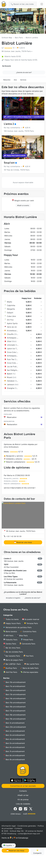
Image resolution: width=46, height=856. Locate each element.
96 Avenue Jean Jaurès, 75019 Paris (20, 531)
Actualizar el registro (13, 598)
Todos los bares (12, 619)
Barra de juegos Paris (14, 660)
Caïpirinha (11, 305)
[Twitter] (31, 809)
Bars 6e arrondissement (15, 747)
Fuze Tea (10, 359)
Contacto (23, 791)
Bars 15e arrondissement (15, 702)
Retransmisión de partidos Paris (18, 627)
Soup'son (9, 162)
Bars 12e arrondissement (15, 690)
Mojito (9, 302)
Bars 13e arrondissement (15, 694)
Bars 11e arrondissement (15, 686)
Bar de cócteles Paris (14, 652)
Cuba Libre (11, 316)
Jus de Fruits (12, 366)
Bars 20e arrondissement (15, 727)
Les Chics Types (11, 576)
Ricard (9, 377)
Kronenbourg (12, 330)
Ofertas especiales (30, 672)
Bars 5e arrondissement (15, 743)
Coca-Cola (11, 352)
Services (23, 80)
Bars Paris (19, 37)
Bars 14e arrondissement (15, 698)
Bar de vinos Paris (12, 648)
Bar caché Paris (32, 664)
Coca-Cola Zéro (13, 363)
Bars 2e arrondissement (15, 731)
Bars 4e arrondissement (15, 739)
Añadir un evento (23, 205)
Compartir (37, 853)
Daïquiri (10, 313)
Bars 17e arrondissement (15, 711)
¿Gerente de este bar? (24, 72)
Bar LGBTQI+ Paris (13, 664)
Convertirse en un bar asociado (23, 786)
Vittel (9, 341)
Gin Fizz (10, 320)
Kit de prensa (23, 799)
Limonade (11, 345)
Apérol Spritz (12, 323)
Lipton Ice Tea (12, 348)
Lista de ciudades (23, 804)
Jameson (10, 384)
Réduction (6, 80)
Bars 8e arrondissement (15, 755)
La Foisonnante (10, 582)
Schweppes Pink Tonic (16, 338)
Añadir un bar (23, 795)
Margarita (11, 309)
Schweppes (11, 356)
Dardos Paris (10, 644)
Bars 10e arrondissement (15, 682)
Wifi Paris (9, 635)
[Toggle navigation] (41, 4)
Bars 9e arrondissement (15, 759)
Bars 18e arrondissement (15, 715)
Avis (15, 80)
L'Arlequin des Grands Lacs (15, 570)
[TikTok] (26, 809)
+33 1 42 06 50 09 (13, 536)
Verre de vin (12, 327)
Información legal (9, 826)
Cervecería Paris (28, 644)
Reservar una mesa (24, 542)
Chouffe (10, 334)
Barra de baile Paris (30, 668)
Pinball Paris (28, 640)
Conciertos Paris (29, 631)
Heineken (10, 381)
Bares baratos (11, 631)
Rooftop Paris (11, 668)
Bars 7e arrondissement (15, 751)
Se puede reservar (31, 619)
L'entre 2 (9, 123)
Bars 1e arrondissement (14, 723)
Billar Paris (23, 635)
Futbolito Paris (11, 640)
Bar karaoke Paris (12, 656)
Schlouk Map (7, 37)
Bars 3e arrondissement (15, 735)
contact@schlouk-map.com (29, 833)
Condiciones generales (26, 826)
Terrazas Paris (32, 623)
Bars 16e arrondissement (15, 707)
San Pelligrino (12, 370)
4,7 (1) (8, 48)
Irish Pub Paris (11, 672)
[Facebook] (15, 809)
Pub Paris (29, 656)
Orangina (10, 388)
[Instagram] (20, 809)
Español (9, 845)
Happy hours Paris (13, 623)
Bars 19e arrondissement (15, 719)
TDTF (6, 564)
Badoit (9, 374)
